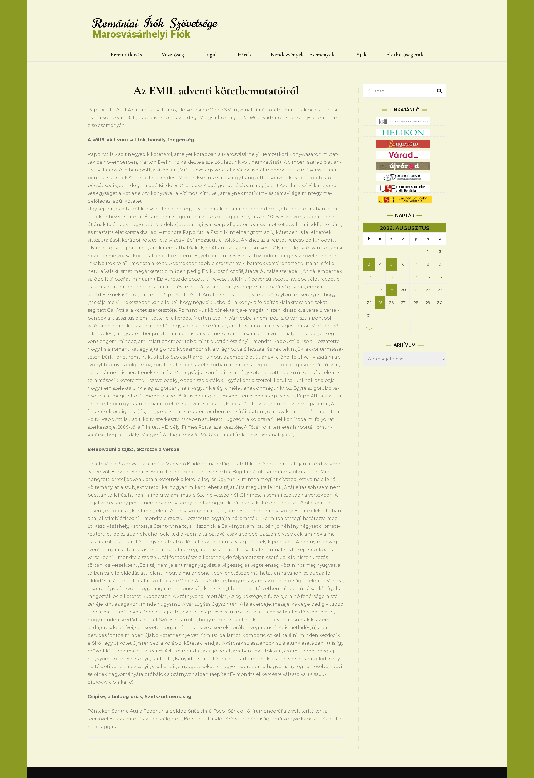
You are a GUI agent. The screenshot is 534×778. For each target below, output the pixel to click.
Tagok (211, 54)
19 (391, 289)
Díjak (360, 54)
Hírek (244, 54)
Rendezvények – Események (302, 54)
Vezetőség (173, 54)
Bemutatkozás (126, 54)
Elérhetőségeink (404, 54)
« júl (370, 327)
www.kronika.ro (114, 682)
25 (380, 302)
